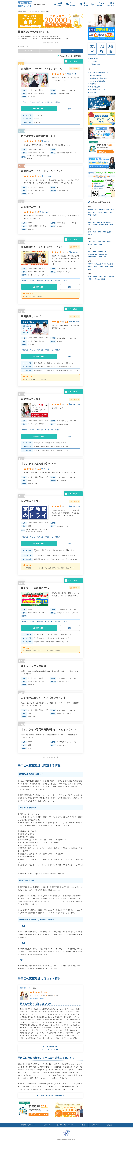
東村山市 (90, 266)
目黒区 (103, 279)
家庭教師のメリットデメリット (99, 89)
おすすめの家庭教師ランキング (99, 72)
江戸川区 (100, 212)
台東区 (89, 241)
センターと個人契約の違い (97, 81)
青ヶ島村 (90, 209)
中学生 (42, 998)
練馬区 (105, 257)
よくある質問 (94, 61)
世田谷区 (90, 234)
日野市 (101, 266)
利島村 (100, 244)
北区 (94, 222)
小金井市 (95, 225)
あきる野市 (102, 209)
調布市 (109, 241)
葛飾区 (89, 222)
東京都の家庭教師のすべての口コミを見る (50, 1048)
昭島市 (95, 209)
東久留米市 (110, 264)
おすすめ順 (28, 50)
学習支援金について (96, 64)
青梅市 (105, 212)
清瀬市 (98, 222)
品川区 (89, 232)
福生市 (111, 266)
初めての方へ (94, 58)
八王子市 (90, 264)
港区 (105, 276)
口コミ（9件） (48, 141)
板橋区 (89, 212)
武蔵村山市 (97, 279)
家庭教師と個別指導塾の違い (98, 78)
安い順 (50, 50)
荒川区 (112, 209)
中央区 (104, 241)
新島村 (94, 251)
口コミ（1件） (73, 74)
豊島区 (95, 244)
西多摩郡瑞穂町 (92, 257)
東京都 (42, 11)
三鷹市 (100, 276)
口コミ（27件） (75, 322)
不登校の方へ (94, 84)
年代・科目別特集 (95, 87)
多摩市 (99, 241)
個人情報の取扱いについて (65, 1125)
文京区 (89, 269)
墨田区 (37, 998)
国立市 (103, 222)
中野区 (89, 251)
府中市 (106, 266)
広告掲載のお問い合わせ (28, 1125)
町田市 (89, 276)
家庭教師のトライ (25, 988)
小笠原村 (95, 215)
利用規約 (109, 1125)
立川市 (94, 241)
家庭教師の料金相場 (96, 75)
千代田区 (90, 244)
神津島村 (108, 222)
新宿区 (99, 232)
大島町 (110, 212)
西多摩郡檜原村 (103, 254)
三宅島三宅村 (110, 276)
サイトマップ (46, 1125)
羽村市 (104, 264)
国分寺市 (101, 225)
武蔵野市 (90, 279)
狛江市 (111, 225)
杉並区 (104, 232)
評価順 (72, 50)
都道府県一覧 (35, 11)
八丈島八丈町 (97, 264)
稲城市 (94, 212)
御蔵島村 (95, 276)
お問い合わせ (96, 1125)
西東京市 (99, 257)
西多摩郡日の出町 (92, 254)
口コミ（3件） (75, 252)
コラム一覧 (93, 92)
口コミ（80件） (75, 506)
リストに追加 (72, 61)
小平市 (106, 225)
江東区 (89, 225)
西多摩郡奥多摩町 (102, 251)
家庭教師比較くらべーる (24, 11)
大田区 (89, 215)
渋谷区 (94, 232)
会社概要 (82, 1125)
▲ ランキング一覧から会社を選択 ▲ (50, 1095)
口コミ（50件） (75, 404)
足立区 (108, 209)
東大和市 (96, 266)
